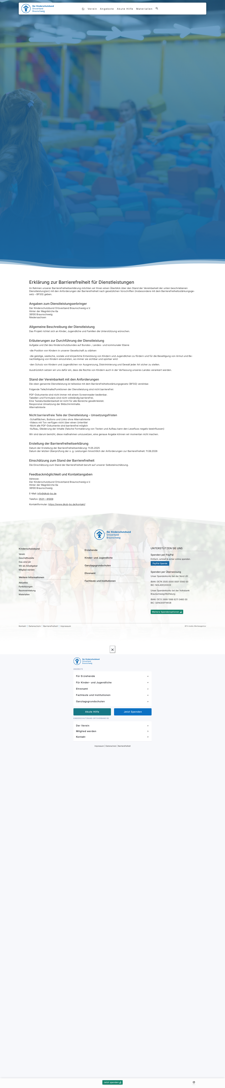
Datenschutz (35, 626)
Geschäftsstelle (26, 558)
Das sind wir (25, 562)
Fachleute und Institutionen (100, 581)
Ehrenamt (90, 573)
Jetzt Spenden (133, 711)
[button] (157, 9)
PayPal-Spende (160, 563)
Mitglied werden (27, 569)
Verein (92, 8)
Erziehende (91, 550)
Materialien (144, 8)
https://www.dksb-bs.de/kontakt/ (66, 504)
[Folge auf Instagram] (194, 1082)
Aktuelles (23, 582)
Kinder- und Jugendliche (99, 557)
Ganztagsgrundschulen (98, 565)
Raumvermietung (27, 590)
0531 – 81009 (46, 499)
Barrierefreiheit (50, 626)
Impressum (65, 626)
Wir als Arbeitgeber (28, 566)
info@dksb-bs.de (47, 493)
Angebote (107, 8)
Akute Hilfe (125, 8)
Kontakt (197, 8)
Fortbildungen (26, 586)
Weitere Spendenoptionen (165, 612)
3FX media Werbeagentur (195, 626)
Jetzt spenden (111, 1082)
